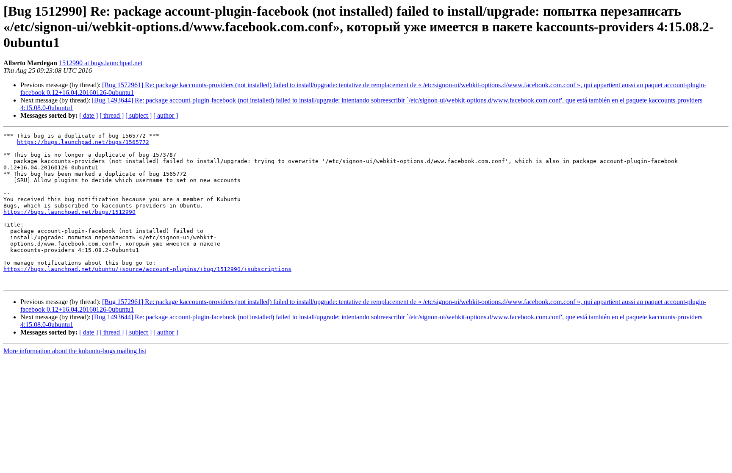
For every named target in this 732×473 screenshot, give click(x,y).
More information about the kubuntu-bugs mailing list (74, 350)
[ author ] (165, 115)
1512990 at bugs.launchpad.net (100, 62)
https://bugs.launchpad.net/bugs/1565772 (83, 142)
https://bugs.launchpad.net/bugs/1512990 (69, 212)
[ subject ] (138, 115)
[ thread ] (112, 115)
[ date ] (88, 115)
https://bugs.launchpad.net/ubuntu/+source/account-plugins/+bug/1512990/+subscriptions (147, 269)
